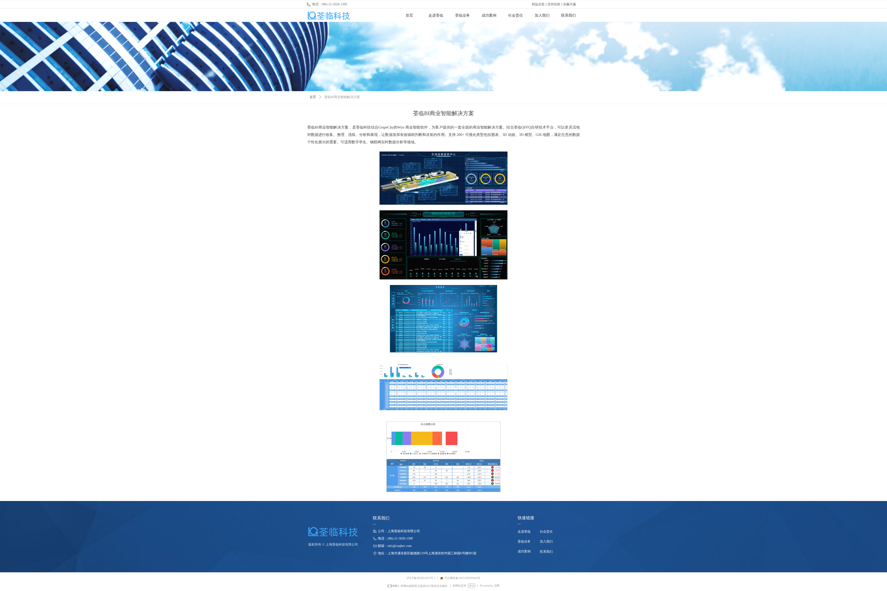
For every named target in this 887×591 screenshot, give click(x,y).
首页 (313, 97)
